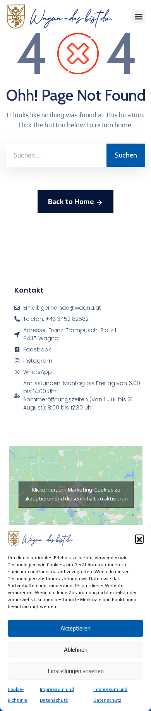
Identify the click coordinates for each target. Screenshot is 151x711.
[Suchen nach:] (56, 155)
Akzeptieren (75, 628)
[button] (139, 539)
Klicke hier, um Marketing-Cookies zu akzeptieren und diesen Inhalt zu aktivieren (76, 494)
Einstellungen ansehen (76, 671)
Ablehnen (76, 649)
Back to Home (71, 201)
